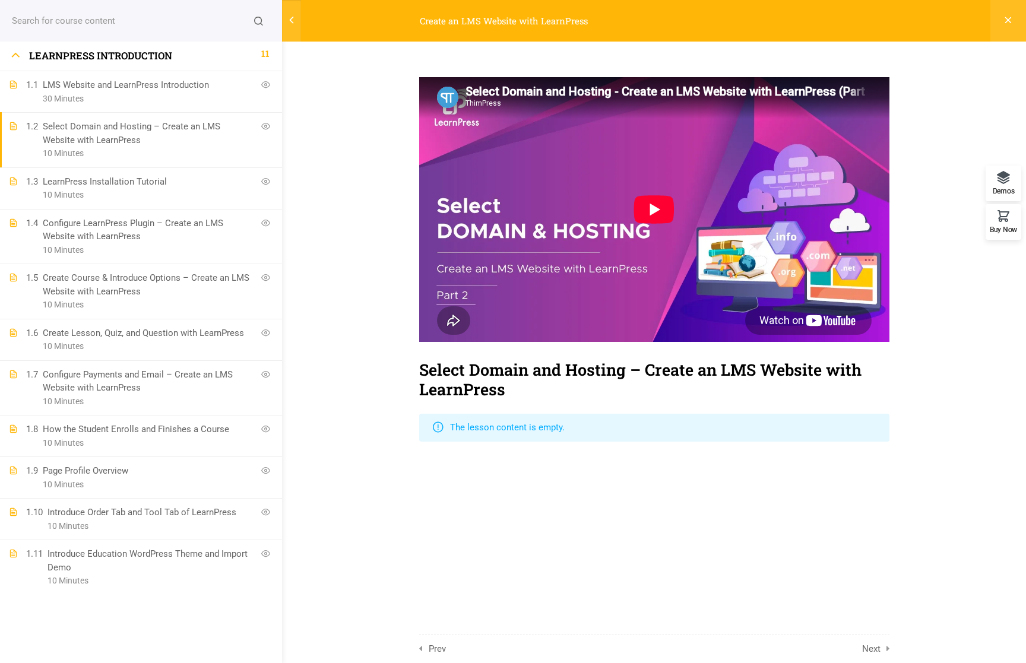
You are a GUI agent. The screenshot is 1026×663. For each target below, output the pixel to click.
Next (871, 648)
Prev (437, 648)
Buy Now (1003, 229)
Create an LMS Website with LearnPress (504, 21)
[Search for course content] (258, 21)
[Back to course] (1008, 21)
